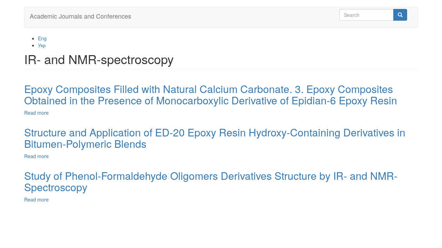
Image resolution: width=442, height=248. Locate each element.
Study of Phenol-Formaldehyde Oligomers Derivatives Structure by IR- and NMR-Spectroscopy (210, 181)
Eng (42, 38)
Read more (36, 112)
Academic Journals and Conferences (80, 15)
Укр (42, 45)
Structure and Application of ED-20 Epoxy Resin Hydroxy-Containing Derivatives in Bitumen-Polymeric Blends (214, 138)
